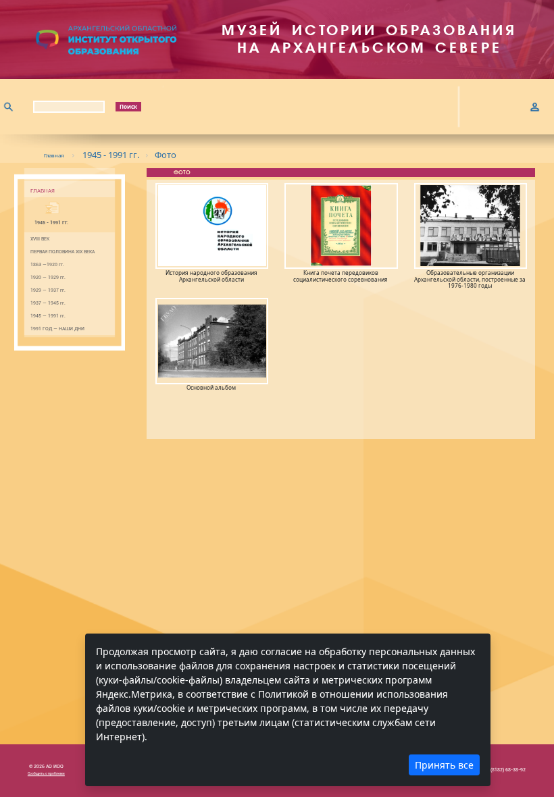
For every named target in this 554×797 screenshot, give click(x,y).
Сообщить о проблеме (46, 773)
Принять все (444, 765)
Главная (54, 155)
